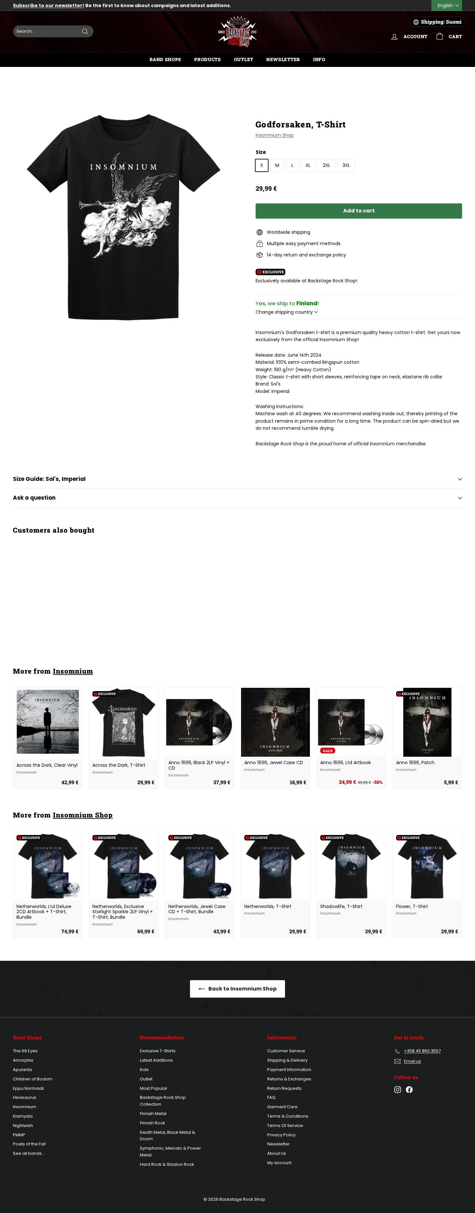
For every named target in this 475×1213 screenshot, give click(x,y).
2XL (326, 165)
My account (279, 1163)
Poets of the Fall (29, 1144)
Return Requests (284, 1088)
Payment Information (289, 1070)
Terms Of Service (285, 1125)
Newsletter (283, 59)
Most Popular (153, 1088)
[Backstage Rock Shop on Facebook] (409, 1089)
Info (319, 59)
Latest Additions (156, 1060)
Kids (144, 1070)
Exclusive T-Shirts (157, 1051)
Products (207, 59)
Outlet (243, 59)
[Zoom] (123, 217)
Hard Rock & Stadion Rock (167, 1164)
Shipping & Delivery (287, 1060)
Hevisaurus (24, 1097)
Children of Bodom (32, 1079)
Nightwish (23, 1125)
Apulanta (22, 1070)
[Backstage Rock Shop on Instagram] (397, 1089)
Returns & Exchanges (289, 1079)
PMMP (19, 1135)
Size (261, 152)
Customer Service (286, 1051)
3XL (346, 165)
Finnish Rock (152, 1123)
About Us (276, 1153)
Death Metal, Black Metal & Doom (167, 1135)
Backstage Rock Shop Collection (163, 1100)
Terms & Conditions (287, 1116)
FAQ (271, 1097)
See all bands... (29, 1153)
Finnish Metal (153, 1113)
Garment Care (282, 1107)
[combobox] (53, 31)
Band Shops (165, 59)
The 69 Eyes (25, 1051)
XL (308, 165)
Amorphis (23, 1060)
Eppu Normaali (28, 1088)
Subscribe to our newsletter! (48, 5)
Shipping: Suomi (441, 21)
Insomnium (73, 671)
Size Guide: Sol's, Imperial (49, 479)
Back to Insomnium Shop (242, 988)
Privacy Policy (281, 1135)
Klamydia (23, 1116)
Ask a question (34, 498)
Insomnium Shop (275, 135)
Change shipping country (285, 312)
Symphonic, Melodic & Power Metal (170, 1151)
